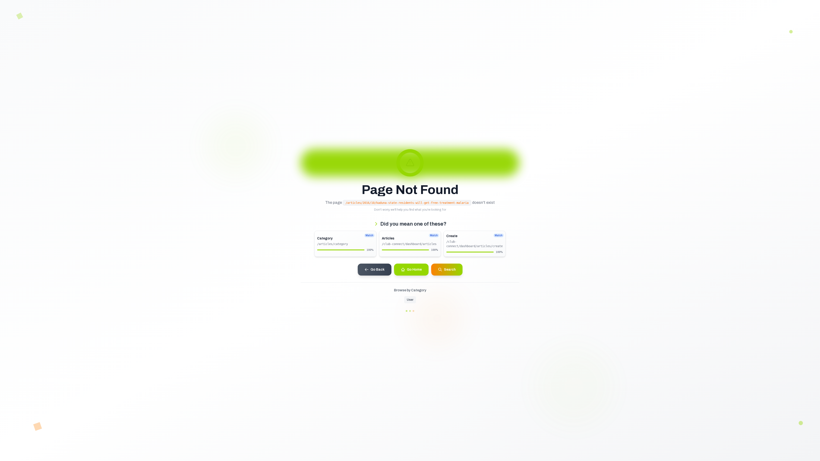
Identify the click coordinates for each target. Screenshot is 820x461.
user (410, 299)
